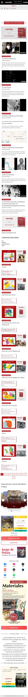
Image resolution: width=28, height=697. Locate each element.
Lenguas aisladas (8, 174)
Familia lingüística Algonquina (12, 147)
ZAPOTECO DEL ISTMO (9, 295)
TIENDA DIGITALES (18, 3)
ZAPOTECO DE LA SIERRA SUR (11, 351)
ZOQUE (4, 267)
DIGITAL (8, 686)
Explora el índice (14, 543)
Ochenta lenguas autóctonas (12, 116)
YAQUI (4, 433)
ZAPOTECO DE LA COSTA (9, 405)
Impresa (21, 528)
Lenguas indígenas (6, 56)
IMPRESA (8, 684)
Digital (20, 530)
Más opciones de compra (14, 538)
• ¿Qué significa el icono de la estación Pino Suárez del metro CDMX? (14, 639)
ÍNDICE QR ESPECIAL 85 (9, 233)
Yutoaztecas (6, 87)
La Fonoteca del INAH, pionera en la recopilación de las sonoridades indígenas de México (13, 203)
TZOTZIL (4, 461)
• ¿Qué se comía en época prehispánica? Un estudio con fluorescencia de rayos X (14, 645)
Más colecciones (14, 627)
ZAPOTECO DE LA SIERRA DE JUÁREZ (13, 377)
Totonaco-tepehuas (14, 33)
